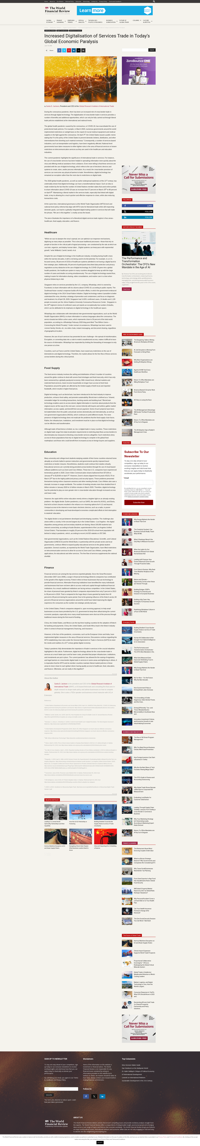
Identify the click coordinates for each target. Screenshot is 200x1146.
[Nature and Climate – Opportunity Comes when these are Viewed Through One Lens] (127, 582)
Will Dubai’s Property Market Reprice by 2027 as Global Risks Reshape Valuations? (144, 891)
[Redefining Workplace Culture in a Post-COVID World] (127, 612)
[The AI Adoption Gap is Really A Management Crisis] (127, 432)
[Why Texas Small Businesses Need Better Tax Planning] (127, 871)
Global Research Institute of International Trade (96, 106)
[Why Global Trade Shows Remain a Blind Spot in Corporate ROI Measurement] (127, 790)
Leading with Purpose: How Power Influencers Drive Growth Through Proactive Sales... (144, 562)
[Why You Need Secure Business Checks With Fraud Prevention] (127, 750)
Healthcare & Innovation (75, 30)
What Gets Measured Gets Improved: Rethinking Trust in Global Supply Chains (143, 660)
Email (126, 478)
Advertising (86, 1)
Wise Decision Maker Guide (131, 1065)
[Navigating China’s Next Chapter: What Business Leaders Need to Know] (80, 836)
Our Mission (60, 1)
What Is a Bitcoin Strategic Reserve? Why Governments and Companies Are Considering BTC (144, 861)
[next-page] (49, 854)
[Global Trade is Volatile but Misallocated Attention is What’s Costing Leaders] (127, 975)
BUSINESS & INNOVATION (111, 21)
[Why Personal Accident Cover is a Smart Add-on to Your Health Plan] (127, 901)
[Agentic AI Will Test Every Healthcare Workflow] (127, 372)
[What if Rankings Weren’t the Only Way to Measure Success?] (127, 542)
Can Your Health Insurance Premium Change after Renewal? (142, 911)
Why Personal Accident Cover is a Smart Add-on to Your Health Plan (144, 901)
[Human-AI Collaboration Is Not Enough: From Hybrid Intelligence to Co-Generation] (127, 640)
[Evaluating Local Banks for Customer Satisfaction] (127, 800)
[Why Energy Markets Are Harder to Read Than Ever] (127, 522)
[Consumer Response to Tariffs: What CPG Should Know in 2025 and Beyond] (127, 995)
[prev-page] (45, 854)
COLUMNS (136, 20)
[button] (154, 1)
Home (46, 1)
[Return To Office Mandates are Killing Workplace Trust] (127, 382)
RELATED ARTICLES (52, 800)
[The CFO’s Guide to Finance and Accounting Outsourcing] (127, 780)
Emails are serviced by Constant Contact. (138, 496)
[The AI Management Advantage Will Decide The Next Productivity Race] (127, 412)
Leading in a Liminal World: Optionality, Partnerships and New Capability (54, 824)
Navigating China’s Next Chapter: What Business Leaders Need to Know (79, 848)
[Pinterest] (69, 50)
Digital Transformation (69, 27)
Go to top (114, 673)
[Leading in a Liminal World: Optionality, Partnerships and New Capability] (55, 812)
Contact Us (94, 1)
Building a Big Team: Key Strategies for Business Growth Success (144, 602)
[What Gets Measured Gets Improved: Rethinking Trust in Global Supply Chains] (127, 660)
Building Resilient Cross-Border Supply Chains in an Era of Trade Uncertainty (103, 824)
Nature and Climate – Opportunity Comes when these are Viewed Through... (144, 582)
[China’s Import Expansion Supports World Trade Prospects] (127, 953)
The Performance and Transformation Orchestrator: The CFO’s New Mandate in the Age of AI (138, 263)
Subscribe (78, 1)
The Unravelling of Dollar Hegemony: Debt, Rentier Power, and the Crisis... (144, 700)
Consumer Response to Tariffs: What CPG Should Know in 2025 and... (144, 994)
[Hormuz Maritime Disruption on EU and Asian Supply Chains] (55, 836)
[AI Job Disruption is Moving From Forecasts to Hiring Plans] (127, 352)
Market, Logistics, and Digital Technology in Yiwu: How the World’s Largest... (143, 984)
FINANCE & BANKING (60, 21)
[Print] (83, 50)
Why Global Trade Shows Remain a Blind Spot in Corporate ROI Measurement (145, 789)
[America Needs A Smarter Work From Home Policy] (127, 392)
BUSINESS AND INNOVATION (132, 732)
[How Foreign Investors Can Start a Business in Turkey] (127, 760)
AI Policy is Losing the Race (143, 400)
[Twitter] (64, 50)
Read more (126, 289)
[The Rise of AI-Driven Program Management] (127, 740)
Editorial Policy (69, 1)
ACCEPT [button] (100, 1142)
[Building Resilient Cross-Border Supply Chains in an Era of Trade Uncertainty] (105, 812)
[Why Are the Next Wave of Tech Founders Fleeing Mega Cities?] (127, 770)
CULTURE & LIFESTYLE (146, 21)
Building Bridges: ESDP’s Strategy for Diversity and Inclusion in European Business (144, 592)
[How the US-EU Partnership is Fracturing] (80, 812)
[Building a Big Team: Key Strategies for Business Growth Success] (127, 602)
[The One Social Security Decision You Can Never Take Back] (127, 921)
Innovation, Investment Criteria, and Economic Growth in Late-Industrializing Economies (144, 721)
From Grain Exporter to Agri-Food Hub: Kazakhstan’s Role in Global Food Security (145, 881)
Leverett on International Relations (133, 1078)
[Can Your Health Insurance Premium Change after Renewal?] (127, 911)
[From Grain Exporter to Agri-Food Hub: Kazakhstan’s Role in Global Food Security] (127, 881)
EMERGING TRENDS (71, 21)
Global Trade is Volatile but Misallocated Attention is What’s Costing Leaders (144, 974)
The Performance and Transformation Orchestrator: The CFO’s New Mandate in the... (144, 650)
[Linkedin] (74, 50)
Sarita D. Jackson (52, 106)
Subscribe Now (138, 502)
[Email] (78, 50)
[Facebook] (59, 50)
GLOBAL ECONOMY (49, 21)
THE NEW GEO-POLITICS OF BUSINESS (95, 21)
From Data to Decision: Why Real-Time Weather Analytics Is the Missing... (145, 572)
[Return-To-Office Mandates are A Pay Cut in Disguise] (127, 422)
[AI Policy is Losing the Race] (127, 402)
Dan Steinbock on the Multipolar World (135, 1068)
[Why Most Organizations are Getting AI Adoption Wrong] (127, 362)
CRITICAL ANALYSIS (81, 21)
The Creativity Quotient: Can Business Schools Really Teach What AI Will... (144, 531)
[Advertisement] (137, 313)
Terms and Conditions (115, 1)
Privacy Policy (103, 1)
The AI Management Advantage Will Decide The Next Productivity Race (144, 412)
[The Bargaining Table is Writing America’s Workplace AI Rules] (127, 342)
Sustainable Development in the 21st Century (137, 1081)
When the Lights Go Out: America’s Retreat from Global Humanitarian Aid (144, 551)
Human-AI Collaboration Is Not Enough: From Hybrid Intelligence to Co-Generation (144, 640)
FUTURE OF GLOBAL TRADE (124, 21)
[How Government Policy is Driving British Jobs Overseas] (127, 690)
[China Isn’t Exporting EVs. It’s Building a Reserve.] (105, 836)
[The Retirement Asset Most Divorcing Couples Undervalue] (127, 851)
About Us (52, 1)
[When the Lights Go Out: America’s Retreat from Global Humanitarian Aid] (127, 552)
